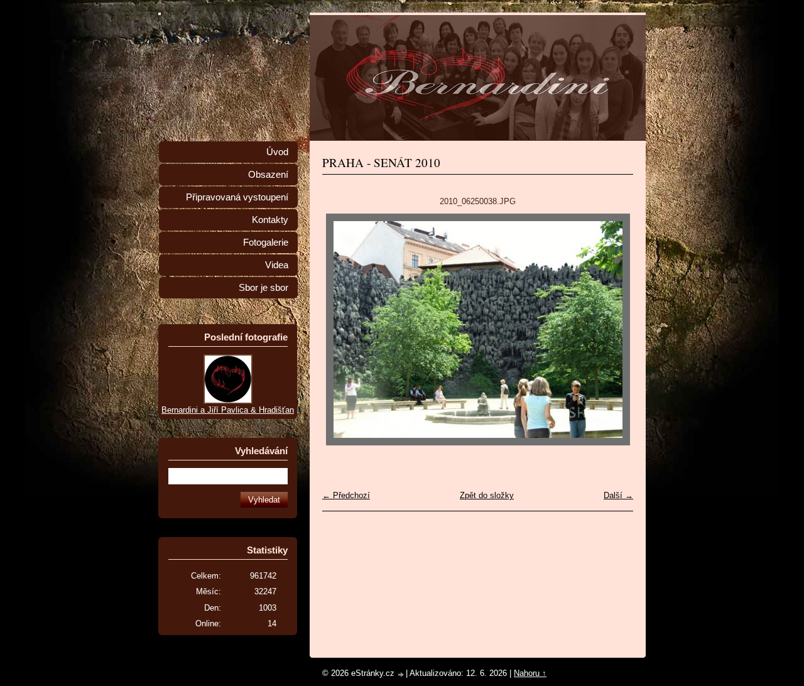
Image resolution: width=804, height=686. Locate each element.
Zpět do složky (487, 495)
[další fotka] (613, 329)
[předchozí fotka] (343, 329)
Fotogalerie (265, 242)
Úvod (277, 152)
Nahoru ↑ (530, 673)
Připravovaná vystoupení (237, 197)
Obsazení (268, 175)
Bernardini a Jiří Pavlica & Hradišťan (227, 410)
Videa (276, 265)
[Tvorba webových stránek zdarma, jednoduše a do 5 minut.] (401, 674)
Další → (618, 495)
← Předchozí (346, 495)
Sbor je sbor (263, 288)
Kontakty (270, 220)
